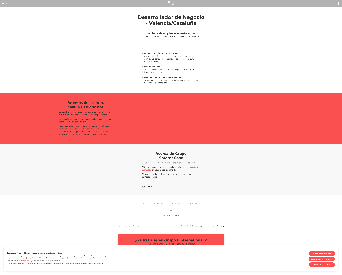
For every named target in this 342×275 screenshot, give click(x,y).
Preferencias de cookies (322, 265)
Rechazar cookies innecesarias (321, 259)
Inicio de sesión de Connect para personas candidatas (197, 226)
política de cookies (25, 261)
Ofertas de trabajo (158, 203)
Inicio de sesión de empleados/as (129, 226)
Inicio (145, 203)
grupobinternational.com (171, 215)
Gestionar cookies (193, 203)
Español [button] (220, 226)
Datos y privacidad (175, 203)
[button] (338, 3)
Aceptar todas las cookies (322, 253)
